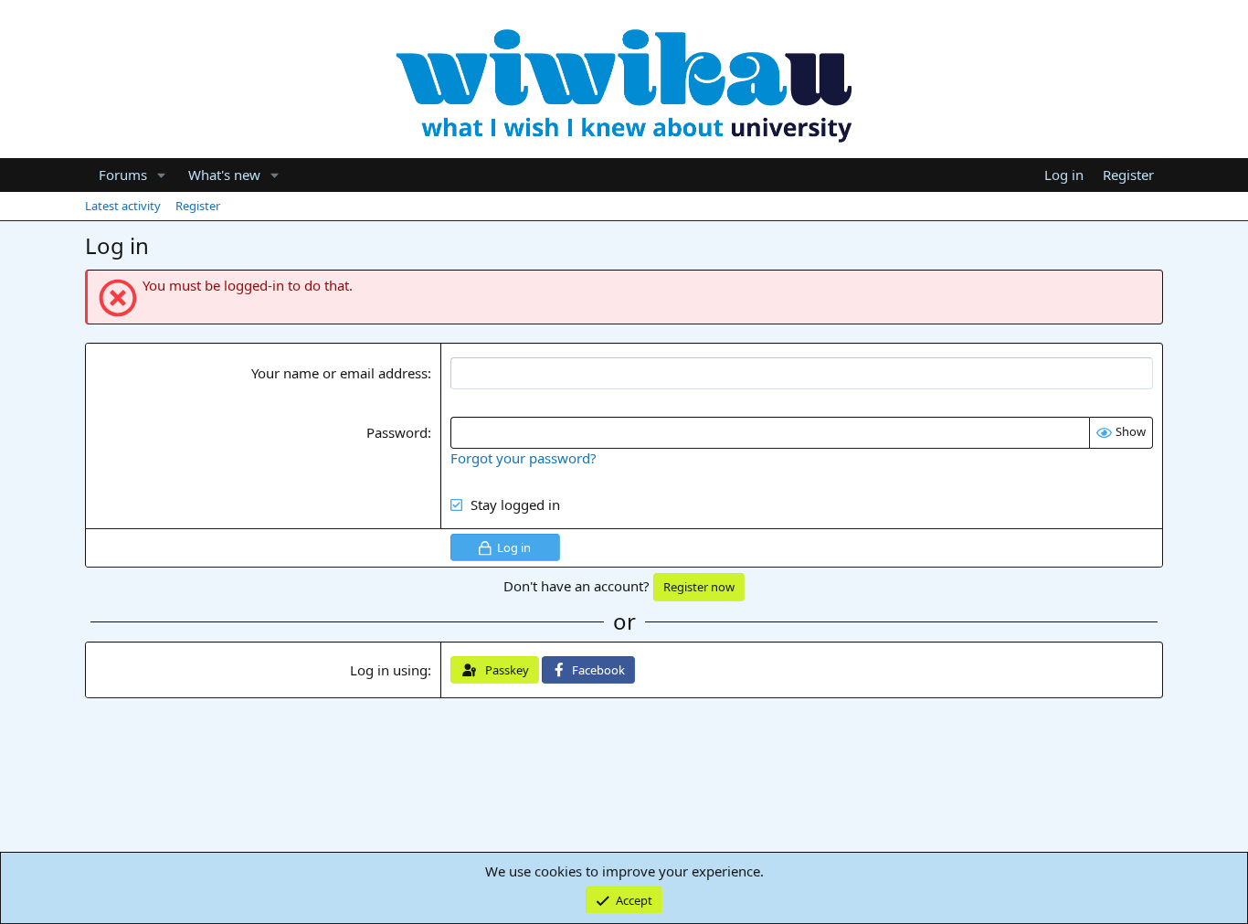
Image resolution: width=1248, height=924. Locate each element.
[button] (162, 175)
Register (197, 205)
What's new (224, 174)
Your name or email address (339, 373)
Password (397, 432)
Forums (123, 174)
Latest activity (123, 205)
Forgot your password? (523, 458)
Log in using (389, 670)
